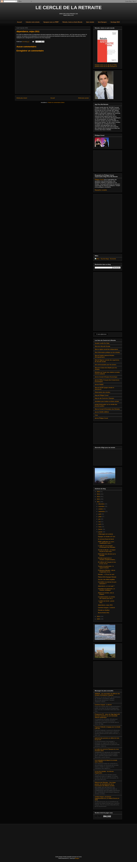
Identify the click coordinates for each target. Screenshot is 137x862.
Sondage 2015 (115, 22)
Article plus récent (21, 98)
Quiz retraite (90, 22)
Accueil (19, 22)
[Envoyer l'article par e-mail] (33, 41)
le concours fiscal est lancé (106, 539)
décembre (101, 504)
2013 (98, 496)
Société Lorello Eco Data (102, 343)
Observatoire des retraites (102, 392)
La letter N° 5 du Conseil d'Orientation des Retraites (106, 546)
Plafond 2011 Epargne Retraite (107, 577)
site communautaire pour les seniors (105, 364)
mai (99, 521)
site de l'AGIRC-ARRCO (102, 412)
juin (99, 519)
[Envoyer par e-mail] (36, 42)
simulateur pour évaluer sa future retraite (107, 401)
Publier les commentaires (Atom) (56, 102)
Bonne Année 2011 (103, 612)
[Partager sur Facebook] (42, 42)
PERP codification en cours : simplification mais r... (106, 542)
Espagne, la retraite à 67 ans (106, 536)
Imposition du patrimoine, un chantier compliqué (106, 589)
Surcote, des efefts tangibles (106, 579)
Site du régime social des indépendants (106, 349)
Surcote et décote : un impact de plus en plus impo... (106, 550)
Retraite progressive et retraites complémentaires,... (107, 558)
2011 (98, 501)
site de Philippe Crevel (101, 418)
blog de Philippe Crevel (101, 395)
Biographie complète (101, 190)
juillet (100, 516)
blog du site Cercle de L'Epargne (104, 398)
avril (99, 524)
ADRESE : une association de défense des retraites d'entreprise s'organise (107, 694)
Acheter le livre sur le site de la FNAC (106, 65)
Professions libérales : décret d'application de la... (106, 571)
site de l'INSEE (99, 384)
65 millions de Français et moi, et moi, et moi (107, 562)
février (100, 529)
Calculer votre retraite (33, 22)
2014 (98, 494)
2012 (98, 499)
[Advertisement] (104, 160)
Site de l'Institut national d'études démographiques (104, 356)
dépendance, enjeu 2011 (105, 605)
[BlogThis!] (38, 42)
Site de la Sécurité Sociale (102, 346)
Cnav (96, 415)
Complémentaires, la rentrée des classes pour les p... (106, 597)
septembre (101, 511)
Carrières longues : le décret (106, 607)
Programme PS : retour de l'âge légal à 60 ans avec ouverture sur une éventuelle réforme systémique (107, 715)
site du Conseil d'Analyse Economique (106, 377)
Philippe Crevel (99, 179)
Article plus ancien (83, 98)
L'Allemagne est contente (105, 534)
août (99, 514)
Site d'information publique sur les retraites (107, 352)
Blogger (77, 858)
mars (100, 526)
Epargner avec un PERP (51, 22)
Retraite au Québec (104, 610)
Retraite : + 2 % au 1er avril (106, 574)
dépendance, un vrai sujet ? (106, 586)
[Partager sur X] (40, 42)
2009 (98, 619)
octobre (100, 509)
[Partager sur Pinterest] (43, 42)
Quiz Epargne (102, 22)
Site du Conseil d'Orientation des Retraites (107, 409)
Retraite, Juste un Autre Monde (72, 22)
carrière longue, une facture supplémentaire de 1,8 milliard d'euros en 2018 (107, 798)
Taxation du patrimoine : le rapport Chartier (106, 567)
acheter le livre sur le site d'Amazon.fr (106, 66)
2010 (98, 616)
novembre (101, 506)
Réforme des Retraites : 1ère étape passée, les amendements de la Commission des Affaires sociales (105, 784)
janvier (100, 532)
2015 (98, 491)
